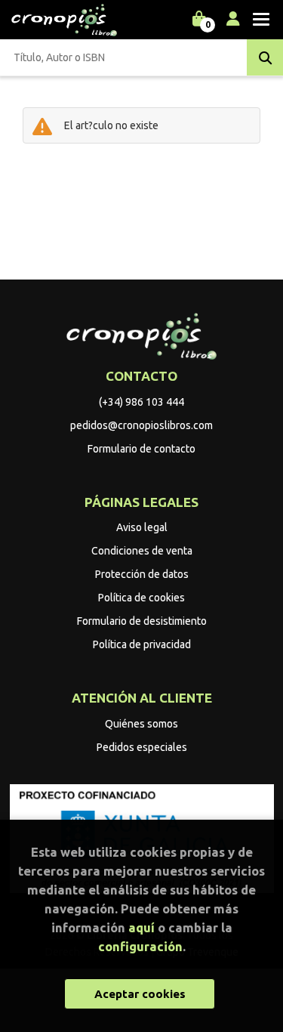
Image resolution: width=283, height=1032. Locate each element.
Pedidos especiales (142, 747)
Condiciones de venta (141, 551)
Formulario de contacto (141, 449)
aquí (141, 927)
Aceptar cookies (140, 993)
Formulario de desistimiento (142, 621)
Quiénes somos (141, 724)
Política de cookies (141, 598)
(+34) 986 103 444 (141, 402)
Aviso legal (142, 527)
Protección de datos (142, 574)
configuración (140, 946)
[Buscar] (265, 57)
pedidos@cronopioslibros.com (141, 425)
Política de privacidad (142, 644)
